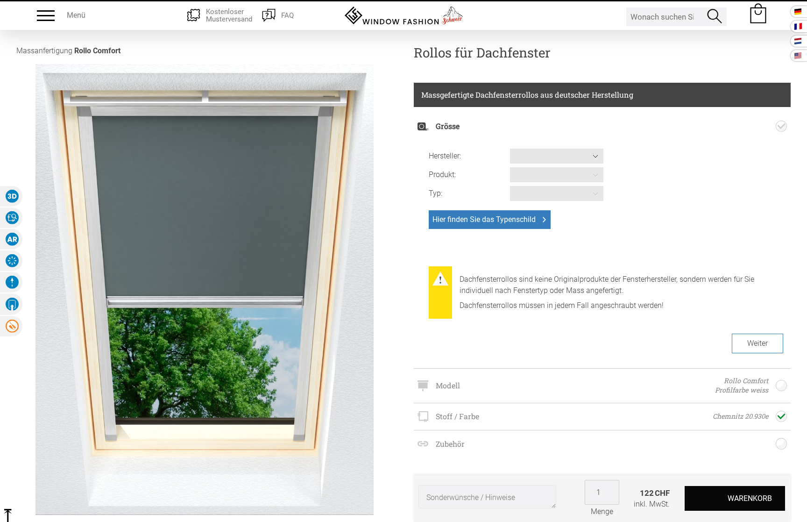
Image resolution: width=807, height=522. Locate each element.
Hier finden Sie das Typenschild (484, 219)
